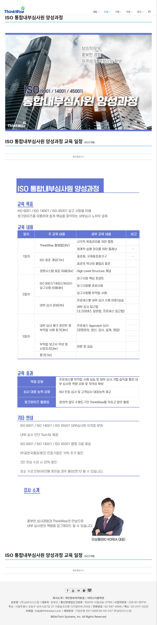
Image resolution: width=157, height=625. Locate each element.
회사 (139, 11)
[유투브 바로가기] (73, 590)
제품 (95, 11)
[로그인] (149, 9)
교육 (106, 11)
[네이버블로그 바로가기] (89, 590)
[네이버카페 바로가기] (84, 590)
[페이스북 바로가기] (67, 590)
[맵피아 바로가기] (78, 590)
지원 (128, 11)
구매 (117, 11)
